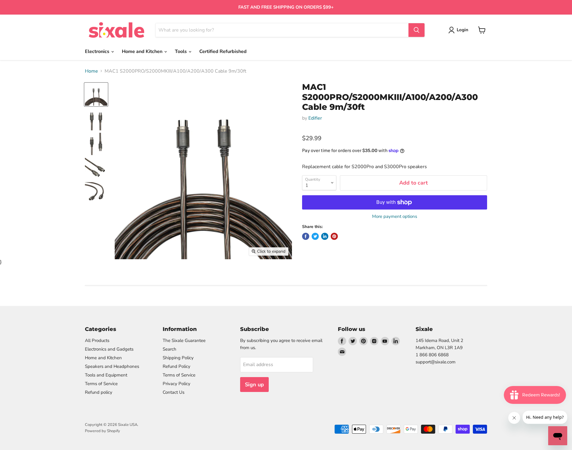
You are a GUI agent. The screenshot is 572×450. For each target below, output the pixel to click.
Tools (181, 51)
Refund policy (98, 392)
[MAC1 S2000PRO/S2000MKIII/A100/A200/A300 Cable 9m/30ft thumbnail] (96, 119)
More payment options (394, 216)
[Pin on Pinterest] (334, 236)
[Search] (416, 30)
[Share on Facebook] (305, 236)
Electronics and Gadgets (109, 349)
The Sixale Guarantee (184, 340)
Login (462, 30)
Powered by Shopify (102, 431)
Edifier (315, 118)
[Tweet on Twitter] (315, 236)
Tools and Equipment (106, 375)
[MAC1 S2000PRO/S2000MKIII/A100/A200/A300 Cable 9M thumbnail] (96, 94)
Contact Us (173, 392)
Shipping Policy (178, 358)
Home (91, 71)
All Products (97, 340)
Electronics (98, 51)
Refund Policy (176, 366)
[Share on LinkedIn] (324, 236)
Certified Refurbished (223, 51)
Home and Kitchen (143, 51)
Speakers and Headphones (112, 366)
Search (169, 349)
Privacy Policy (176, 384)
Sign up (254, 384)
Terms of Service (101, 384)
